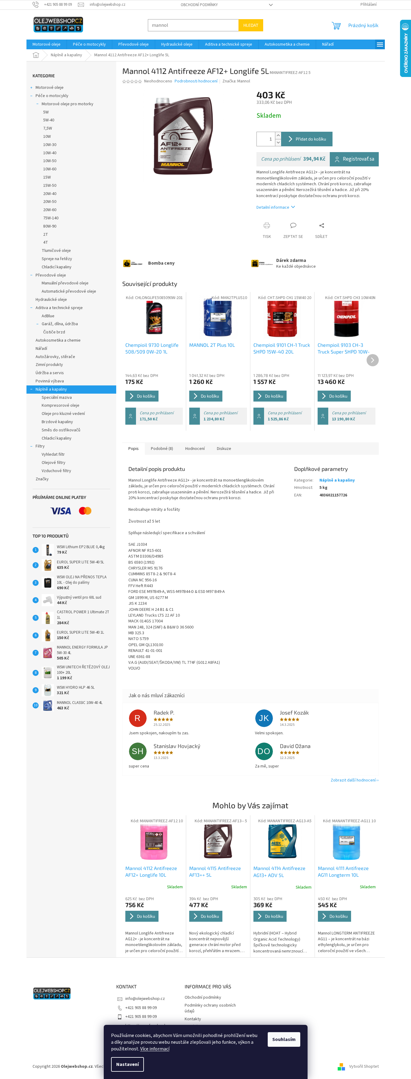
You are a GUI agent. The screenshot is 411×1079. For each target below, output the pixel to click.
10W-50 (49, 161)
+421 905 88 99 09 (141, 1008)
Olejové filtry (53, 463)
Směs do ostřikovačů (61, 430)
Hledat (250, 25)
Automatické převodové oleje (69, 291)
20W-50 (49, 202)
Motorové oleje (50, 88)
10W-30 (49, 145)
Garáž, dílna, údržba (60, 324)
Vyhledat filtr (53, 454)
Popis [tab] (133, 449)
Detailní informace (272, 207)
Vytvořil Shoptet (364, 1066)
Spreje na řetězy (57, 259)
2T (45, 234)
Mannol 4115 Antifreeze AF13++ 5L (215, 871)
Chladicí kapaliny (56, 267)
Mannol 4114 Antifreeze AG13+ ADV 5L (279, 871)
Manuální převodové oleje (65, 283)
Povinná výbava (50, 381)
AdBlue (48, 316)
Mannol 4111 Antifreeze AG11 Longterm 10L (343, 871)
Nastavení (127, 1064)
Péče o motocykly (52, 96)
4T (45, 242)
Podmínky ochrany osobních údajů (210, 1008)
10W (47, 137)
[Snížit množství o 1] (278, 142)
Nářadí (41, 349)
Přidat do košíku (311, 138)
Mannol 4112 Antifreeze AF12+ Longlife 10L (151, 871)
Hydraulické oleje (51, 300)
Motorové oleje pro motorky (67, 104)
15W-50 (49, 186)
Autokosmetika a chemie (58, 340)
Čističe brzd (54, 332)
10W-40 (49, 153)
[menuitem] (46, 44)
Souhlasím (284, 1039)
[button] (154, 925)
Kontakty (193, 1019)
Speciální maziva (57, 398)
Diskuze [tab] (224, 449)
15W (47, 177)
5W (46, 112)
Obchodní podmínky (199, 5)
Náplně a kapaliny (51, 389)
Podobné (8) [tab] (162, 449)
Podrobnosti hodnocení (196, 81)
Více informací (154, 1049)
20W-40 (49, 194)
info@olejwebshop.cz (145, 999)
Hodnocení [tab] (195, 449)
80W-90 (49, 226)
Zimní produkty (49, 365)
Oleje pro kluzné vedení (63, 414)
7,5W (47, 128)
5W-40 (48, 120)
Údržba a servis (50, 373)
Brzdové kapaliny (57, 422)
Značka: (236, 81)
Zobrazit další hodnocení (353, 780)
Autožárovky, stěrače (55, 357)
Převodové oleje (51, 275)
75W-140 (50, 218)
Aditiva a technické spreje (59, 308)
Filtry (40, 446)
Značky (42, 479)
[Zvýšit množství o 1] (278, 135)
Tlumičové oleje (56, 251)
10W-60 (49, 169)
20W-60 (49, 210)
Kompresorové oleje (60, 405)
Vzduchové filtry (56, 471)
